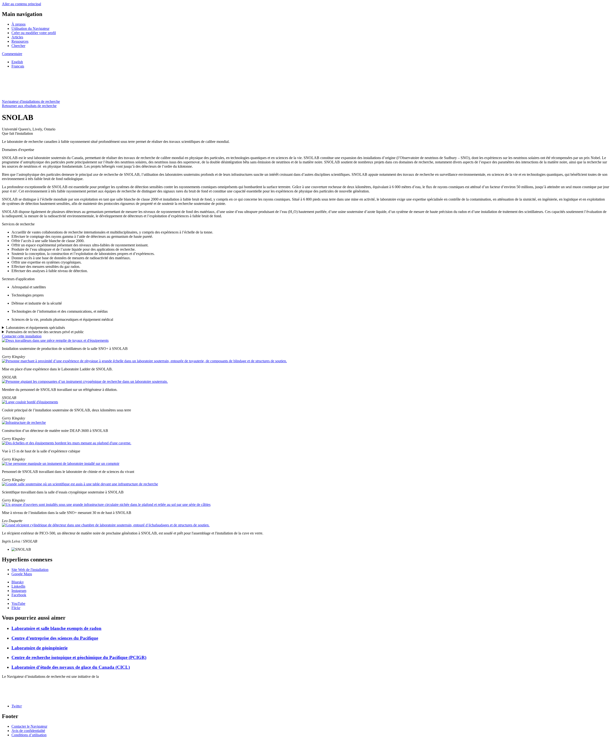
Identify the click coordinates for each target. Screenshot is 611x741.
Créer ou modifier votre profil (33, 33)
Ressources (19, 41)
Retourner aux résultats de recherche (29, 106)
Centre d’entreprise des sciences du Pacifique (54, 638)
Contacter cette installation (22, 336)
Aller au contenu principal (21, 4)
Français (17, 66)
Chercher (18, 46)
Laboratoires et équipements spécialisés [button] (35, 328)
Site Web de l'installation (29, 570)
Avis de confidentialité (28, 731)
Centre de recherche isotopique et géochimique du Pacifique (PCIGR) (78, 657)
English (17, 62)
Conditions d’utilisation (29, 735)
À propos (18, 24)
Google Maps (21, 574)
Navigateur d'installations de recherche (31, 101)
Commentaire (12, 54)
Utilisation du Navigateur (30, 28)
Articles (17, 37)
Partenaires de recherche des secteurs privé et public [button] (45, 332)
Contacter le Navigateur (29, 726)
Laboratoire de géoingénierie (39, 647)
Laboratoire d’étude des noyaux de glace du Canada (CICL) (70, 667)
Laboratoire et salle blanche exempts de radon (56, 628)
